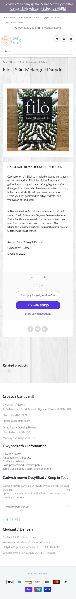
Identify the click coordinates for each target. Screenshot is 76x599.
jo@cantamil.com (51, 27)
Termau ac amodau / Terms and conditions (27, 468)
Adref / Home (9, 62)
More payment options (38, 313)
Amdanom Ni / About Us (17, 457)
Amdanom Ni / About (28, 17)
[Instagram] (16, 519)
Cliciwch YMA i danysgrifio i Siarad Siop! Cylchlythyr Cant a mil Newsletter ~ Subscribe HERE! (38, 6)
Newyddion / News (13, 22)
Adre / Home (9, 17)
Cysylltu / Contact (51, 17)
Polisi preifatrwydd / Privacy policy (22, 465)
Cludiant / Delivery (13, 461)
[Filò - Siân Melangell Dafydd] (38, 119)
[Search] (70, 51)
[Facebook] (7, 519)
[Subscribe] (68, 506)
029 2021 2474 (27, 27)
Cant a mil (42, 573)
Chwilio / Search (12, 453)
